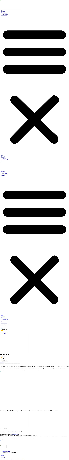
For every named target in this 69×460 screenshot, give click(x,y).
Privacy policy (3, 455)
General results (3, 156)
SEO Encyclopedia (2, 332)
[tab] (2, 363)
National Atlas (6, 332)
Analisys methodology (5, 14)
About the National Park (4, 15)
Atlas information (5, 13)
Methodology (2, 12)
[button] (34, 85)
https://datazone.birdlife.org (15, 434)
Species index (3, 11)
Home (2, 10)
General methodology (5, 158)
